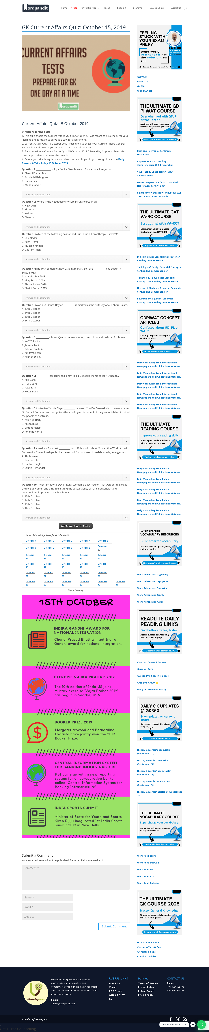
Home (64, 8)
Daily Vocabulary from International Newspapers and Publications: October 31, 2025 (158, 364)
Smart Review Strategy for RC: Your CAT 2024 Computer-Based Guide (159, 194)
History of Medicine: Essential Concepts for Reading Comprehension (159, 290)
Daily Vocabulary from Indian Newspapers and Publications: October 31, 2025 (158, 470)
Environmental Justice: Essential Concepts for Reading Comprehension (158, 300)
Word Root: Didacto (148, 883)
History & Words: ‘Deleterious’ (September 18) (153, 762)
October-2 (49, 540)
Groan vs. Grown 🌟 (147, 682)
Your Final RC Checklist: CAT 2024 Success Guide (155, 173)
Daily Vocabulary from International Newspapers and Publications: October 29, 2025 (158, 406)
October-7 (49, 547)
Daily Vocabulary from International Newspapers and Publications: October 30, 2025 (158, 375)
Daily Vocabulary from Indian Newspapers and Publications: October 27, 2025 (158, 502)
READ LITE (142, 81)
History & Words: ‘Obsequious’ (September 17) (153, 751)
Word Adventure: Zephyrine (152, 588)
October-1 (31, 540)
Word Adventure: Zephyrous (152, 581)
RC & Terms (115, 990)
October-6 (31, 547)
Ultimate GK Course (148, 942)
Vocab (107, 8)
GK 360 (140, 86)
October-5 (103, 540)
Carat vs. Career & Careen (151, 662)
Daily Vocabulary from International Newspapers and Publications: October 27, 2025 (158, 396)
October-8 (67, 547)
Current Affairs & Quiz (149, 947)
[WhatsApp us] (201, 1024)
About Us (176, 8)
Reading (121, 8)
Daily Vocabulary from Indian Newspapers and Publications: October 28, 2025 (158, 491)
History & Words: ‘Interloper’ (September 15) (159, 793)
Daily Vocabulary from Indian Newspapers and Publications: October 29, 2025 (158, 512)
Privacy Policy (146, 986)
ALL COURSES (157, 8)
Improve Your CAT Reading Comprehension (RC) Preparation (155, 163)
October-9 (85, 547)
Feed (75, 8)
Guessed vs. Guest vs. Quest (153, 675)
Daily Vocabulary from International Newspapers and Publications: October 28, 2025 (158, 385)
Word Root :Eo (145, 869)
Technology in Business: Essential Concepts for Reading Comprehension (158, 279)
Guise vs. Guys (145, 668)
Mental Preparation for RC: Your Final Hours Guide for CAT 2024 (157, 184)
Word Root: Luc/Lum (148, 862)
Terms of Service (148, 983)
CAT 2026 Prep (89, 8)
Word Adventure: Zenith (150, 594)
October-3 (67, 540)
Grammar (138, 8)
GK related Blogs (146, 951)
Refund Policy (146, 990)
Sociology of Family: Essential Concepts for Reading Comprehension (159, 269)
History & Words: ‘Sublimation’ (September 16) (153, 783)
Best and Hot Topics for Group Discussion (154, 152)
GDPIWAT (142, 76)
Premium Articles (146, 956)
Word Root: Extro (146, 855)
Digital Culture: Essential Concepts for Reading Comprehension (158, 258)
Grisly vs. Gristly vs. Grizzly (151, 689)
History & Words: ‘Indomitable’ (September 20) (154, 772)
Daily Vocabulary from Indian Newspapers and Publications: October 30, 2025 (158, 481)
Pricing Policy (145, 994)
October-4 (85, 540)
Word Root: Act (145, 876)
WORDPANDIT (144, 90)
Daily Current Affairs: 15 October (75, 526)
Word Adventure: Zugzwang (152, 574)
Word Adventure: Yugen (150, 601)
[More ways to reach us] (193, 1024)
